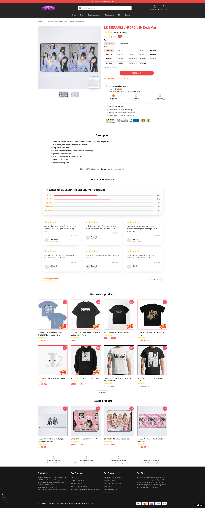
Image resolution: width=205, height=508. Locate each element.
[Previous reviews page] (151, 279)
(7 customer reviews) (120, 32)
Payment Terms (109, 480)
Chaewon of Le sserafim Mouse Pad (85, 439)
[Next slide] (97, 57)
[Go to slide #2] (75, 94)
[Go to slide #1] (64, 94)
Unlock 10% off (4, 498)
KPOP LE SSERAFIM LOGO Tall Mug (51, 378)
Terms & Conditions (77, 480)
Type (106, 40)
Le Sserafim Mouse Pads (74, 22)
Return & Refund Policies (112, 483)
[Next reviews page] (161, 279)
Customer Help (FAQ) (111, 489)
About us (74, 477)
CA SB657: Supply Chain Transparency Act (85, 489)
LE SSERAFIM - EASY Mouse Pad (116, 439)
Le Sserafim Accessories (54, 22)
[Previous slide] (41, 57)
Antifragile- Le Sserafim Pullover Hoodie (86, 378)
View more (102, 392)
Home (40, 22)
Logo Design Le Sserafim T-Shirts (116, 332)
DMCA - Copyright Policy (79, 486)
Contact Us (108, 486)
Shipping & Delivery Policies (113, 477)
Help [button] (201, 505)
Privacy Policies (76, 483)
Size (105, 47)
